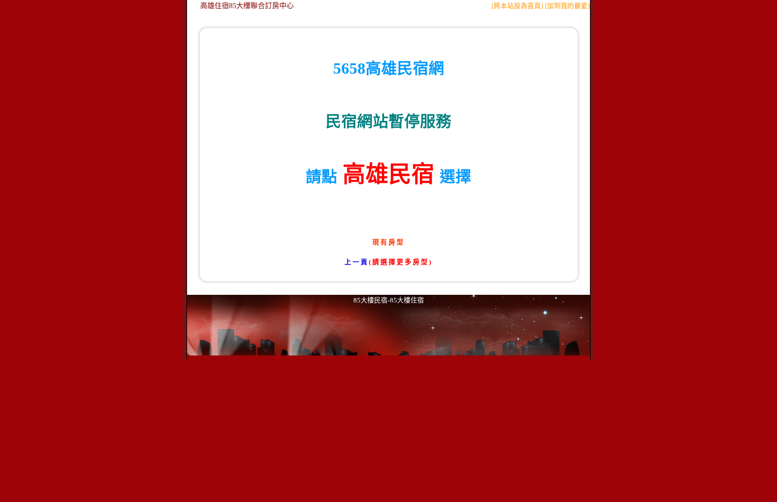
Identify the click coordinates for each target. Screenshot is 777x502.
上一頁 (356, 262)
